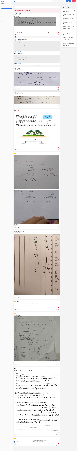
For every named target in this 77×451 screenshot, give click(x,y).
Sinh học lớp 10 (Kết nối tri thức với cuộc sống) (68, 30)
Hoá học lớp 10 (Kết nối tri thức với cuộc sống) (68, 26)
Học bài (6, 1)
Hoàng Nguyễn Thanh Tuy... (20, 231)
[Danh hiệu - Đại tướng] (26, 39)
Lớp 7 (2, 12)
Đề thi (16, 1)
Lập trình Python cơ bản (66, 45)
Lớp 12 (2, 5)
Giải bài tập (13, 1)
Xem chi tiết (16, 86)
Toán (19, 34)
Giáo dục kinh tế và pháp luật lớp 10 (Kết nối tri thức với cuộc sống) (68, 41)
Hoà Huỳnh (18, 68)
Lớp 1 (2, 21)
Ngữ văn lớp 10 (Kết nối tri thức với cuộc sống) (68, 15)
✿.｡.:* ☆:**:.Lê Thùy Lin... (19, 13)
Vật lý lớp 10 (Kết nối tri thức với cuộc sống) (68, 23)
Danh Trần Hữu (18, 153)
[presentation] (26, 31)
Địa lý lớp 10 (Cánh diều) (66, 39)
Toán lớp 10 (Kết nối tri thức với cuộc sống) (69, 10)
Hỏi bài (10, 1)
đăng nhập (25, 10)
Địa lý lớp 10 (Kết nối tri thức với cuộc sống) (68, 38)
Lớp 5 (2, 15)
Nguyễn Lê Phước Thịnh (20, 39)
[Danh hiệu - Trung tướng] (18, 110)
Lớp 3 (2, 18)
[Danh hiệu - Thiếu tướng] (21, 53)
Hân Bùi (17, 92)
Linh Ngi (17, 301)
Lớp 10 (2, 8)
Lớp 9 (2, 9)
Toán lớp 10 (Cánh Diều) (66, 11)
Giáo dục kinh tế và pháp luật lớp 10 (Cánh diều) (69, 44)
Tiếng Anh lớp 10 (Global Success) (67, 21)
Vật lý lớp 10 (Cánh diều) (66, 24)
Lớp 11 (2, 6)
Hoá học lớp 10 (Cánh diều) (66, 28)
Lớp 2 (2, 19)
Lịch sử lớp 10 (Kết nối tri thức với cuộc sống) (68, 34)
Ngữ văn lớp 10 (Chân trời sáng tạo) (68, 18)
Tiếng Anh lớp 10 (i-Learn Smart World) (68, 19)
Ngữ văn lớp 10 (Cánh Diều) (67, 16)
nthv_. (17, 110)
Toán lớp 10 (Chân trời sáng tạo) (67, 13)
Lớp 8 (2, 11)
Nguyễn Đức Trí (18, 53)
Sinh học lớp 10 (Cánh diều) (66, 32)
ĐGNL (19, 1)
